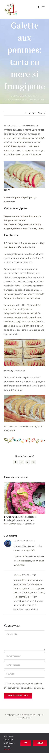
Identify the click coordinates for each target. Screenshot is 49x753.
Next (40, 113)
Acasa (21, 96)
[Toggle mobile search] (38, 7)
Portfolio (28, 96)
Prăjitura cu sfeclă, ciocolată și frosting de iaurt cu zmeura (24, 498)
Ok (25, 743)
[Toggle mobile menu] (43, 7)
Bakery (35, 96)
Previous (31, 113)
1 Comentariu (29, 524)
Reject (40, 743)
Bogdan (16, 541)
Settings (7, 749)
